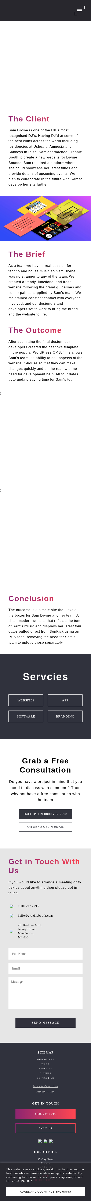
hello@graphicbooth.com (35, 915)
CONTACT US (45, 1078)
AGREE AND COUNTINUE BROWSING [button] (45, 1191)
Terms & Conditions (45, 1086)
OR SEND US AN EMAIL (45, 826)
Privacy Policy (45, 1092)
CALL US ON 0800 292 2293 (45, 814)
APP (65, 700)
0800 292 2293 (28, 906)
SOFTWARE (26, 716)
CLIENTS (45, 1073)
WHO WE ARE (45, 1059)
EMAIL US (45, 1128)
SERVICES (45, 1068)
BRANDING (65, 716)
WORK (45, 1064)
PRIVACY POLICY (19, 1181)
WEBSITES (26, 700)
